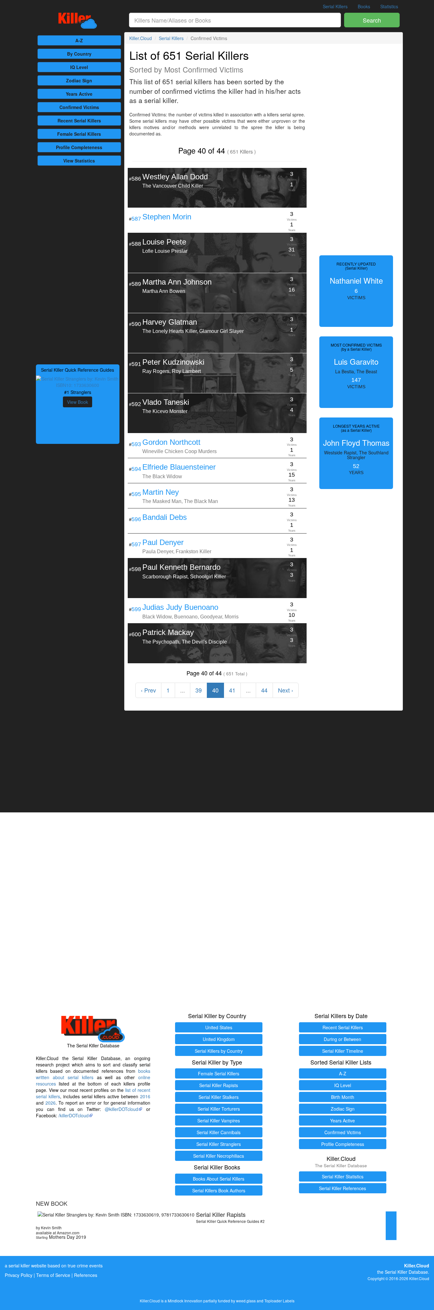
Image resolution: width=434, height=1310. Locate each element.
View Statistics (79, 160)
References (85, 1275)
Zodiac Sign (79, 80)
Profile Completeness (342, 1144)
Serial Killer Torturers (219, 1109)
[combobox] (235, 20)
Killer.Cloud (140, 38)
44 (264, 690)
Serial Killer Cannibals (219, 1132)
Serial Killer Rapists (218, 1085)
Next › (285, 690)
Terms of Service (53, 1275)
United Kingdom (219, 1039)
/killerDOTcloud (73, 1115)
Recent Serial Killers (342, 1027)
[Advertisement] (78, 264)
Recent (79, 120)
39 (198, 690)
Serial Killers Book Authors (218, 1190)
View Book (77, 402)
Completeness (79, 147)
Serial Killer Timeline (342, 1051)
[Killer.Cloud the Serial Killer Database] (77, 21)
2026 (50, 1103)
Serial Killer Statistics (342, 1176)
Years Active (79, 94)
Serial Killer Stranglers (218, 1144)
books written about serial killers (93, 1074)
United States (218, 1027)
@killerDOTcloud (121, 1109)
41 (232, 690)
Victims (79, 107)
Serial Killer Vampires (218, 1120)
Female (79, 134)
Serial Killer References (342, 1188)
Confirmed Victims (342, 1132)
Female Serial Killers (218, 1073)
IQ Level (79, 67)
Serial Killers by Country (219, 1051)
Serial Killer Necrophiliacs (218, 1156)
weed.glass (246, 1300)
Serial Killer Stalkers (219, 1097)
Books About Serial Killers (218, 1179)
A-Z (79, 40)
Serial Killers (335, 6)
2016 (145, 1096)
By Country (79, 54)
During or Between (342, 1039)
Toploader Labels (279, 1300)
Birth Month (342, 1097)
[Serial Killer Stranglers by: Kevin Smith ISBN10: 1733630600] (77, 381)
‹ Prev (148, 690)
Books (364, 6)
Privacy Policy (18, 1275)
